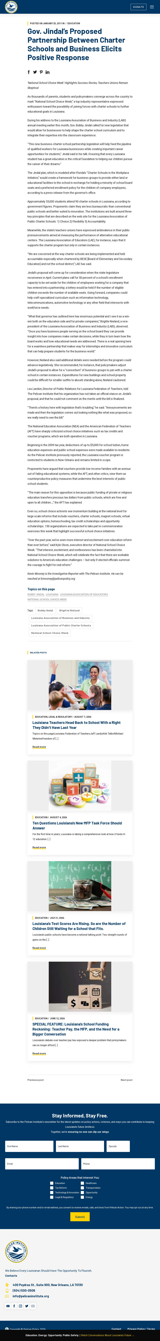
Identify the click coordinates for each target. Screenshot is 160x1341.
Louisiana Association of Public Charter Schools (61, 625)
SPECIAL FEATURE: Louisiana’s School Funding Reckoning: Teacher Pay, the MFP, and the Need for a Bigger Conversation (75, 1029)
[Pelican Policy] (11, 7)
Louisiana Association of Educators (84, 594)
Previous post (36, 1080)
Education (74, 23)
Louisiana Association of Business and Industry (60, 618)
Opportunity (92, 1192)
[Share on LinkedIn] (47, 72)
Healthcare (91, 1183)
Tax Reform (61, 1188)
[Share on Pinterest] (41, 72)
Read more (39, 747)
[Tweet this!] (35, 72)
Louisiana (52, 594)
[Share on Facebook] (29, 72)
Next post (126, 1080)
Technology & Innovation (67, 1192)
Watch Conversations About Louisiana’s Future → (107, 1335)
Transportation (93, 1188)
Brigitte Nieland (69, 610)
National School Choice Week (47, 599)
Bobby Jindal (36, 594)
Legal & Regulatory (60, 717)
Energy (89, 1197)
